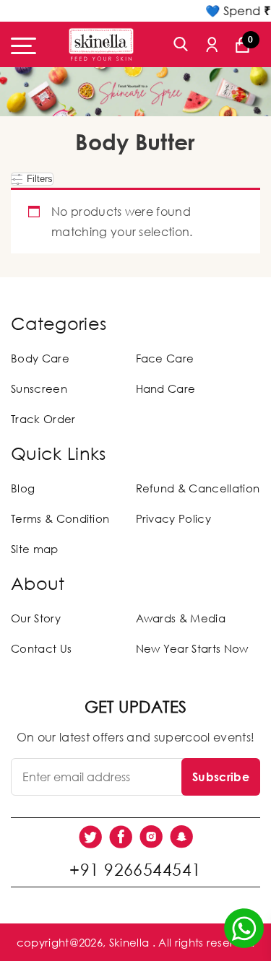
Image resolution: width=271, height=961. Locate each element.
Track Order (43, 418)
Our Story (36, 618)
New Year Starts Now (192, 648)
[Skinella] (101, 44)
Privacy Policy (173, 518)
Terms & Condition (60, 518)
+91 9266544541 (135, 869)
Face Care (165, 358)
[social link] (90, 836)
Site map (35, 548)
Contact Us (41, 648)
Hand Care (166, 388)
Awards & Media (180, 618)
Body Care (40, 358)
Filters (38, 178)
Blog (23, 488)
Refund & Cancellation (198, 488)
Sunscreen (39, 388)
